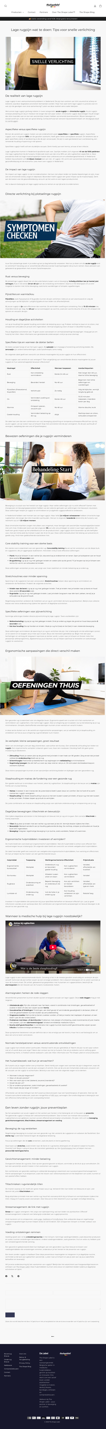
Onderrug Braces (8, 1361)
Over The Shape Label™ (63, 12)
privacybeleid (48, 1321)
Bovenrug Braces (8, 1355)
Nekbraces (8, 1365)
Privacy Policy (24, 1363)
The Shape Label (23, 1267)
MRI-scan (54, 1095)
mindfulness (58, 1219)
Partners (44, 12)
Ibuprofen (35, 299)
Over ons (22, 1354)
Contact (32, 12)
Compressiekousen (10, 1369)
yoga (40, 1219)
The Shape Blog (87, 12)
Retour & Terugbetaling (24, 1358)
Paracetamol (24, 299)
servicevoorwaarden (65, 1321)
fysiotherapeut (67, 1148)
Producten (16, 12)
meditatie (47, 1219)
